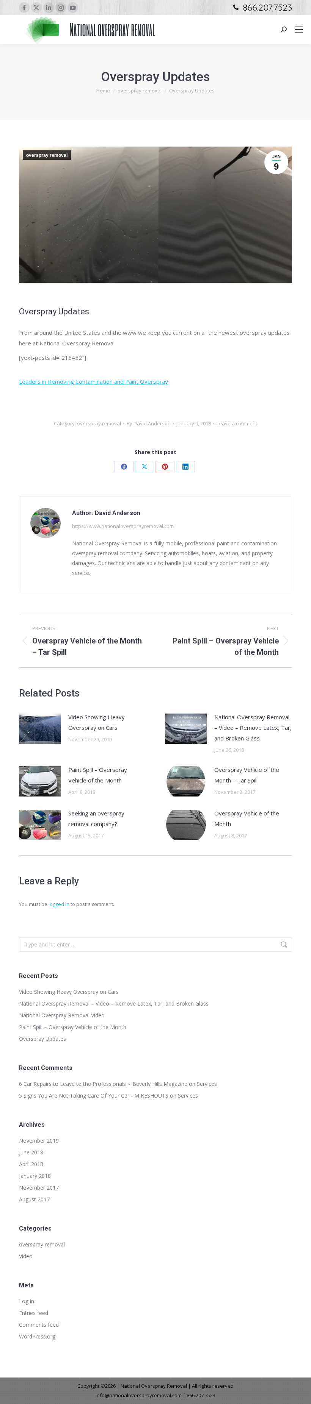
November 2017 (39, 1187)
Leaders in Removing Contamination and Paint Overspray (93, 381)
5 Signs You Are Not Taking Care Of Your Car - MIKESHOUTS (93, 1095)
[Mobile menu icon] (298, 29)
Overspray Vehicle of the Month (246, 818)
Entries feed (33, 1313)
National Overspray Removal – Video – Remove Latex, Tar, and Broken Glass (253, 727)
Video (26, 1256)
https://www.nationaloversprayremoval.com (123, 526)
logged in (59, 904)
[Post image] (40, 729)
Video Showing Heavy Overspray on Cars (96, 722)
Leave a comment (237, 423)
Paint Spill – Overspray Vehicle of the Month (97, 775)
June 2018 (31, 1152)
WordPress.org (37, 1336)
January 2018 (35, 1175)
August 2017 (34, 1199)
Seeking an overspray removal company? (96, 818)
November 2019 (39, 1140)
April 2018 (31, 1164)
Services (207, 1083)
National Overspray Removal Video (62, 1015)
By (149, 423)
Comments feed (39, 1324)
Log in (26, 1301)
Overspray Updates (42, 1038)
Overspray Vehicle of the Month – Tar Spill (246, 775)
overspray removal (47, 155)
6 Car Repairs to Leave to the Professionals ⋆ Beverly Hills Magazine (103, 1083)
